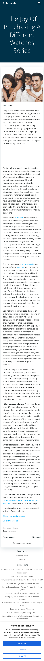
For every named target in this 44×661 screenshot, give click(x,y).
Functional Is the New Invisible (22, 576)
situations (12, 531)
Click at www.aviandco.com (14, 516)
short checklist (28, 264)
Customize (22, 650)
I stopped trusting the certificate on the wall (22, 583)
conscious (19, 217)
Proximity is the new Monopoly (22, 609)
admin (7, 105)
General (16, 528)
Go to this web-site (11, 520)
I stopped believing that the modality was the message (22, 569)
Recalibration (22, 573)
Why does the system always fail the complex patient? (22, 580)
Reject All (22, 656)
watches (20, 267)
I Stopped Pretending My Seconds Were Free (22, 593)
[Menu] (39, 3)
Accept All (22, 643)
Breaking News (22, 556)
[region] (22, 641)
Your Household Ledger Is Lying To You (22, 612)
